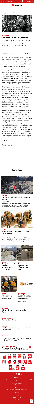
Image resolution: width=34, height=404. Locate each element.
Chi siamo (17, 392)
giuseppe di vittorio (7, 145)
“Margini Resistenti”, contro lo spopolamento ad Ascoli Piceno (8, 266)
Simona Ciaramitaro (5, 201)
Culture (14, 12)
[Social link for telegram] (32, 1)
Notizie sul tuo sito (17, 397)
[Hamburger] (2, 6)
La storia (17, 399)
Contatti (3, 1)
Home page (4, 12)
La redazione (10, 1)
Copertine (10, 12)
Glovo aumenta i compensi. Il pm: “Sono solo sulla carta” (7, 297)
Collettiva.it (17, 377)
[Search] (20, 1)
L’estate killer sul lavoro (9, 320)
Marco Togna (4, 303)
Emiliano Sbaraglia (22, 301)
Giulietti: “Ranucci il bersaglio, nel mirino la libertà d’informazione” (18, 339)
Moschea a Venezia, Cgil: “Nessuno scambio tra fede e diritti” (24, 266)
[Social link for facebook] (26, 1)
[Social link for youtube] (30, 1)
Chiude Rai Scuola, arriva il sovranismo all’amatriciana (24, 297)
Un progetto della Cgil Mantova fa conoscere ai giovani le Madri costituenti (15, 349)
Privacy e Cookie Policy (17, 401)
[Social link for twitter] (24, 1)
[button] (25, 53)
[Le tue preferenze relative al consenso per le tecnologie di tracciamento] (31, 401)
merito (3, 147)
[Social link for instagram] (28, 1)
